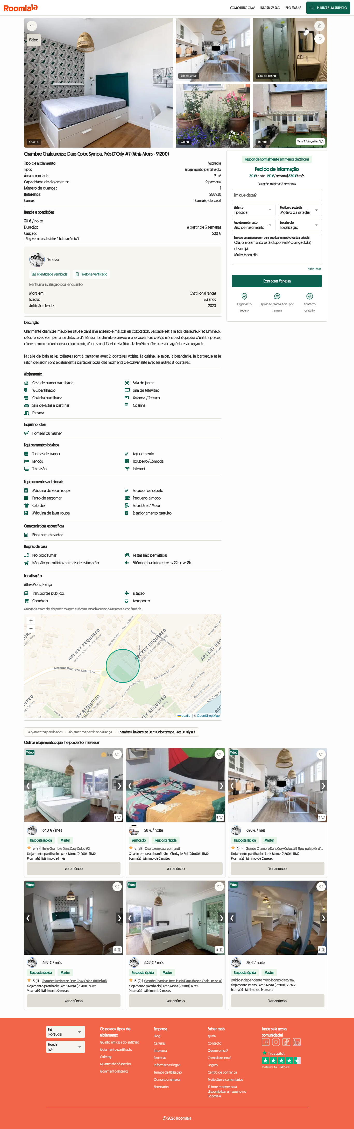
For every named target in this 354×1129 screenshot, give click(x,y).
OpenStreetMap (208, 715)
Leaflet (186, 715)
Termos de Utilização (168, 1072)
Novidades (161, 1087)
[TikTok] (286, 1042)
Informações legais (167, 1065)
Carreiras (160, 1043)
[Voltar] (32, 32)
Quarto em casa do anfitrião (119, 1042)
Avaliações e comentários (225, 1079)
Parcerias (160, 1058)
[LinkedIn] (297, 1042)
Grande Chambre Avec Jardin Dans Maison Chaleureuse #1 (183, 981)
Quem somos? (218, 1050)
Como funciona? (219, 1058)
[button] (31, 621)
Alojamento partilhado (116, 1049)
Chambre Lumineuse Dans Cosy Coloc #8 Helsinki (74, 981)
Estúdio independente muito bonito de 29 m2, (263, 980)
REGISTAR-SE (293, 8)
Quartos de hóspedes (115, 1064)
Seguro (213, 1065)
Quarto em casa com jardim (163, 848)
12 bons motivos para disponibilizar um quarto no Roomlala (227, 1091)
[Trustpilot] (281, 1067)
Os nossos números (167, 1079)
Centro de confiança (222, 1072)
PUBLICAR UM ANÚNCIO (332, 8)
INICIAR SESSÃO (270, 8)
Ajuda (212, 1036)
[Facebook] (266, 1042)
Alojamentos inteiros (114, 1071)
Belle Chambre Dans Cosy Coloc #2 (66, 848)
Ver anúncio (74, 868)
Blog (157, 1036)
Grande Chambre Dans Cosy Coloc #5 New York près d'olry (286, 848)
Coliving (105, 1057)
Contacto (214, 1043)
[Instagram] (276, 1042)
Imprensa (160, 1050)
